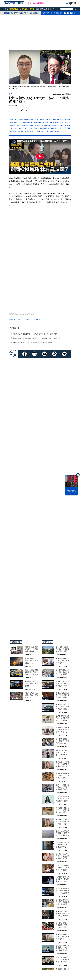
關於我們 (59, 13)
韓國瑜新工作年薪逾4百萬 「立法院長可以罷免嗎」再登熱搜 (34, 334)
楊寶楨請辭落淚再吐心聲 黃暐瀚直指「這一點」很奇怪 (31, 342)
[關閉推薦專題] (78, 475)
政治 (37, 9)
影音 (6, 9)
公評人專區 (45, 13)
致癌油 (32, 9)
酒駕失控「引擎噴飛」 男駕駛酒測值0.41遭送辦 (24, 13)
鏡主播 (53, 13)
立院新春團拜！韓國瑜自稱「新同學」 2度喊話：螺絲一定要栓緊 (35, 338)
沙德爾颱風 (24, 9)
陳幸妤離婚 (14, 9)
